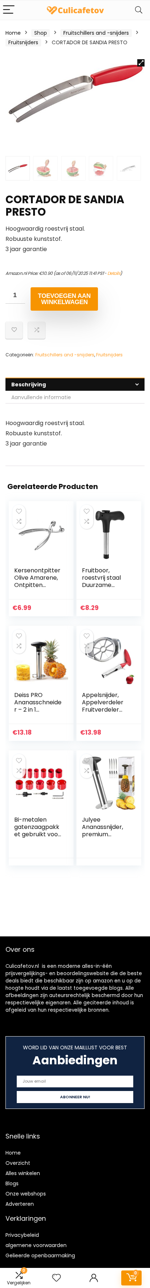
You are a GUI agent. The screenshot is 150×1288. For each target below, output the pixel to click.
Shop (40, 33)
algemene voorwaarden (36, 1245)
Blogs (12, 1183)
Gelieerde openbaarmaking (40, 1255)
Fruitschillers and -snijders (96, 33)
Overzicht (17, 1163)
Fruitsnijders (23, 42)
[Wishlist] (56, 1278)
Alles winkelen (22, 1173)
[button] (141, 63)
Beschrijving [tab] (28, 384)
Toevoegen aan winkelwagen (64, 299)
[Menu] (8, 10)
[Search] (138, 10)
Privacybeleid (22, 1235)
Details (114, 273)
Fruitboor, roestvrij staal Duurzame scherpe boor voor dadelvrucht (101, 588)
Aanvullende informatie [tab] (41, 397)
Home (13, 33)
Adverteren (19, 1204)
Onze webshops (25, 1193)
